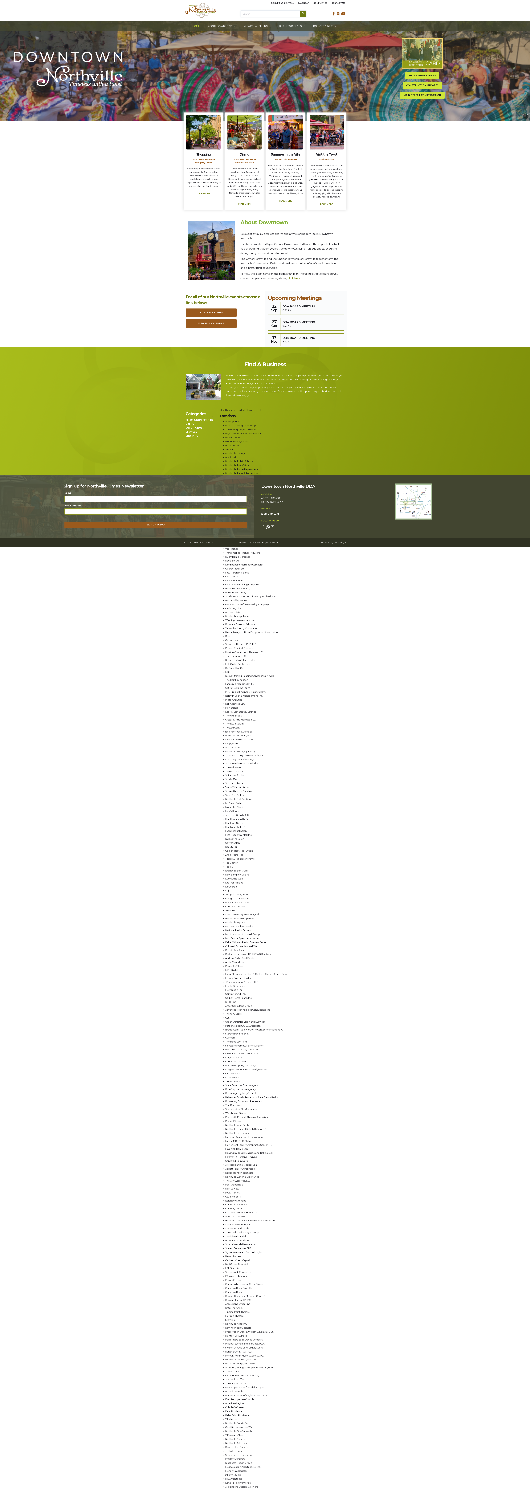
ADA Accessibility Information (264, 542)
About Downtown (220, 26)
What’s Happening (256, 26)
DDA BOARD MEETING (299, 306)
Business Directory (292, 26)
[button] (155, 525)
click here (293, 278)
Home (196, 26)
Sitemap (243, 542)
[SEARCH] (303, 14)
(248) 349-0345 (270, 514)
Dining (190, 424)
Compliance (320, 3)
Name (67, 493)
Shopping (192, 436)
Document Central (282, 3)
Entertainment (196, 428)
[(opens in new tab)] (422, 53)
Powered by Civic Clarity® (333, 542)
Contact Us (338, 3)
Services (191, 432)
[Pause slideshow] (525, 116)
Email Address (73, 505)
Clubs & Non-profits (199, 420)
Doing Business (323, 26)
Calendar (303, 3)
